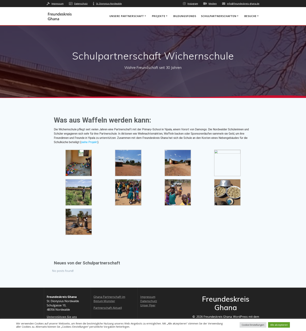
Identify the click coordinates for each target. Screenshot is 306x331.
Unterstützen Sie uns (62, 317)
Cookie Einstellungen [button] (253, 324)
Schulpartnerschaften (218, 16)
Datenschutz (81, 3)
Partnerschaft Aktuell (108, 308)
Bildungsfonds (184, 16)
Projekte (158, 16)
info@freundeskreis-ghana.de (243, 3)
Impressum (58, 3)
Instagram (193, 3)
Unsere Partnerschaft (126, 16)
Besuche (250, 16)
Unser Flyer (147, 305)
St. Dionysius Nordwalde (109, 3)
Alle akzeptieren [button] (279, 324)
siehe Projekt (89, 142)
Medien (213, 3)
